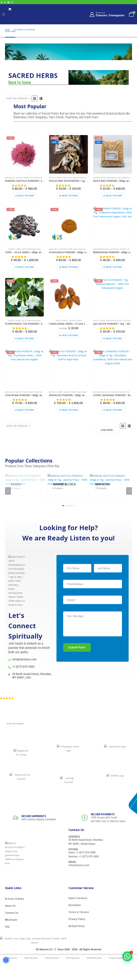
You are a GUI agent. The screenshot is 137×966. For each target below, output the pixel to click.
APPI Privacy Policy (10, 958)
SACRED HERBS (22, 178)
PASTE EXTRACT (61, 320)
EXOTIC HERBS (99, 320)
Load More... (108, 430)
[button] (34, 98)
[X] (5, 2)
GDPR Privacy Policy (52, 958)
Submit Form (77, 647)
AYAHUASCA (10, 178)
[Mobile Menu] (3, 14)
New (54, 142)
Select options (26, 195)
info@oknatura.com (78, 865)
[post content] (26, 486)
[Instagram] (12, 2)
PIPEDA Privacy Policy (94, 958)
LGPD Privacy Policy (73, 958)
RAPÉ (60, 392)
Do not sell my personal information (121, 958)
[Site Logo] (16, 14)
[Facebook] (1, 2)
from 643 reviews (15, 723)
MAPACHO (53, 392)
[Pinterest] (8, 2)
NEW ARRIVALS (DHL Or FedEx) (106, 249)
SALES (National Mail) (38, 178)
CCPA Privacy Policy (31, 958)
